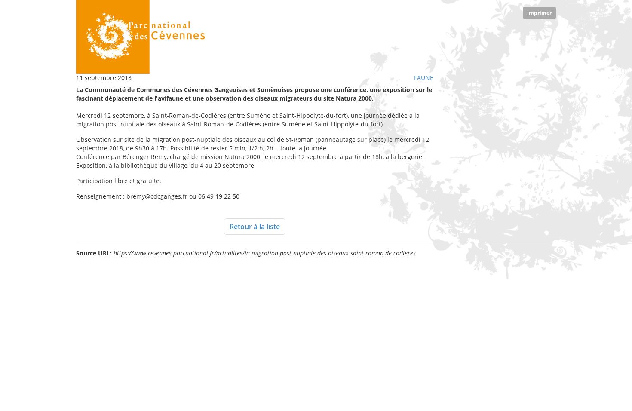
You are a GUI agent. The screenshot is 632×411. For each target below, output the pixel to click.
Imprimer (539, 12)
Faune (423, 78)
